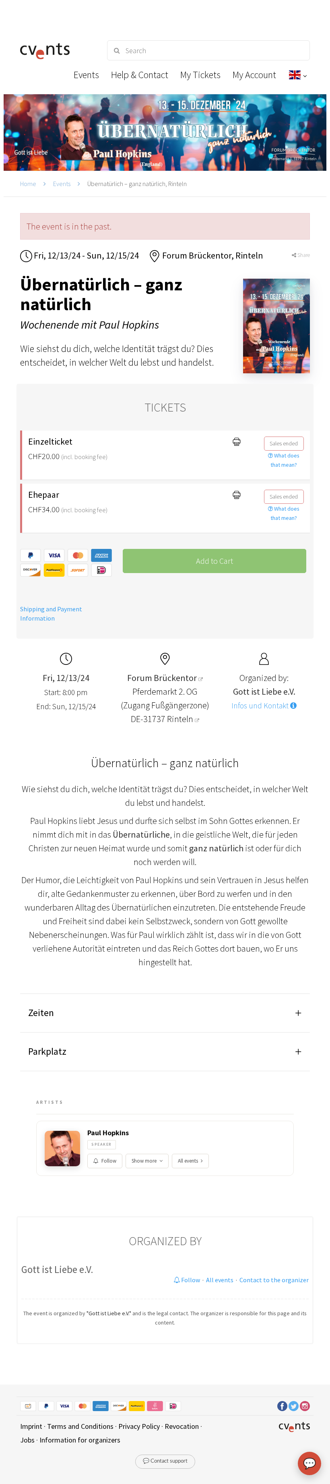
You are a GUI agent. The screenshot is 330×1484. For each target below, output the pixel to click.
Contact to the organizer (274, 1280)
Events (61, 184)
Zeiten (41, 1012)
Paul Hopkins (108, 1132)
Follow (108, 1160)
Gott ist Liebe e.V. (57, 1269)
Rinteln (181, 718)
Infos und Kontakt (260, 705)
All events (188, 1160)
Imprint (31, 1426)
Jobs (27, 1440)
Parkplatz (47, 1051)
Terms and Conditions (80, 1426)
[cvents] (56, 50)
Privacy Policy (139, 1426)
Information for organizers (79, 1440)
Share (303, 255)
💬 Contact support (165, 1461)
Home (28, 184)
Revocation (182, 1426)
